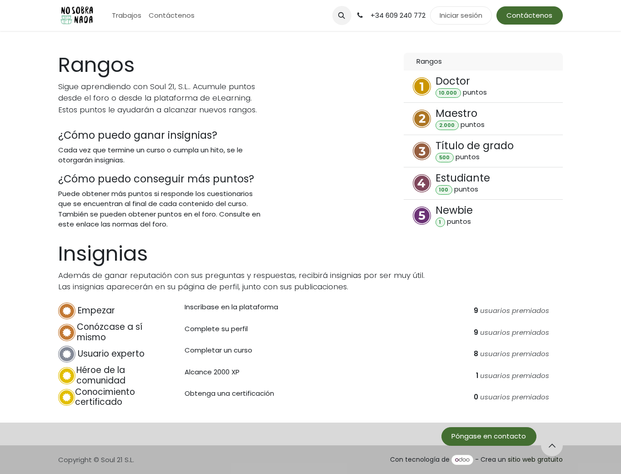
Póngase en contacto (488, 436)
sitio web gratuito (535, 459)
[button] (341, 15)
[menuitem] (126, 16)
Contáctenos (529, 15)
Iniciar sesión (461, 15)
